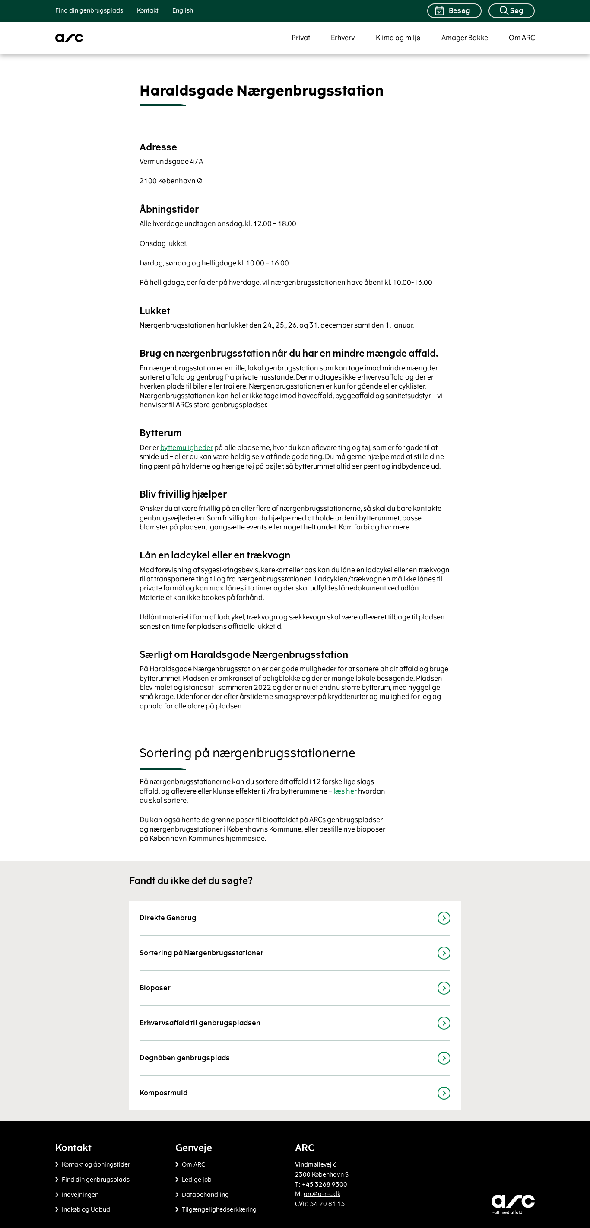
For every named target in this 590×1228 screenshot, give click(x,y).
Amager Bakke (464, 37)
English (182, 10)
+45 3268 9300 (324, 1184)
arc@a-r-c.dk (322, 1194)
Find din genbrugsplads (89, 10)
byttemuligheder (186, 447)
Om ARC (522, 37)
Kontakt (148, 10)
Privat (301, 37)
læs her (345, 791)
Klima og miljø (398, 37)
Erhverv (343, 37)
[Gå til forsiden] (69, 38)
